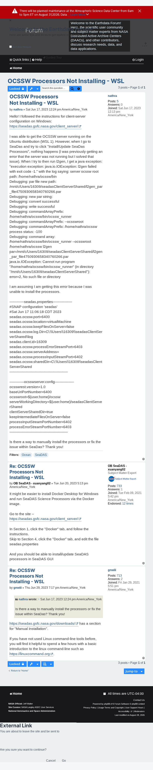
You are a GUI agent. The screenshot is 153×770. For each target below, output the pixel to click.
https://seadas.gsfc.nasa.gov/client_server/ (44, 126)
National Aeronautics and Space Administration (31, 711)
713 (119, 575)
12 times (127, 503)
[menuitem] (138, 59)
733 (119, 486)
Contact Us (139, 700)
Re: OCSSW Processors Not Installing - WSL (27, 472)
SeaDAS (41, 454)
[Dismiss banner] (139, 11)
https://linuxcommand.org (30, 654)
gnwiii (112, 570)
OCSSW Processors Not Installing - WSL (66, 81)
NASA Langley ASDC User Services (37, 707)
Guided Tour (54, 57)
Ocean (26, 454)
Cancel (51, 760)
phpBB (107, 704)
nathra (112, 95)
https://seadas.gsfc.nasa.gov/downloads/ (42, 623)
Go (64, 760)
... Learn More (76, 14)
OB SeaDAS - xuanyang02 (32, 483)
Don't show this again (22, 47)
